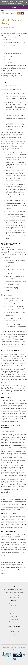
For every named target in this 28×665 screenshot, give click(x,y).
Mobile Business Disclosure (14, 631)
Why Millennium (14, 614)
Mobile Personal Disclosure (14, 634)
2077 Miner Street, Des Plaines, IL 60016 (14, 589)
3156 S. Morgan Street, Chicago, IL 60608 (14, 595)
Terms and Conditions (14, 637)
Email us (14, 600)
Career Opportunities (14, 622)
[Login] (19, 13)
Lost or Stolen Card (14, 603)
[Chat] (22, 13)
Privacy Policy (14, 629)
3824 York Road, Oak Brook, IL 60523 (14, 592)
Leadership (14, 616)
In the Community (14, 619)
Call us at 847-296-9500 (14, 597)
